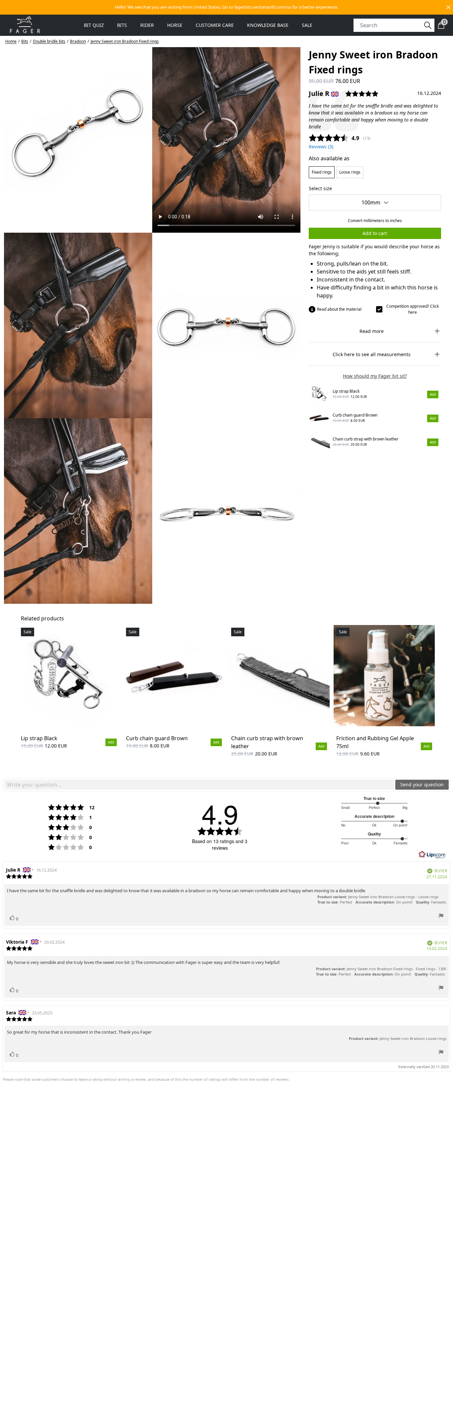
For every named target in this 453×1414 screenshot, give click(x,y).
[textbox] (199, 784)
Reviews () (321, 146)
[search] (390, 25)
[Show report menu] (441, 916)
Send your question (422, 784)
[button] (226, 7)
